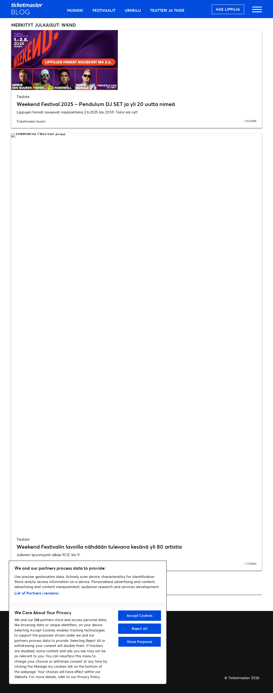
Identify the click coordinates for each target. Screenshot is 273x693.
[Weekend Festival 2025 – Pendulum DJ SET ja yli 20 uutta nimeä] (136, 60)
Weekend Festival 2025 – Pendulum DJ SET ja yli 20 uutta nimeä (96, 104)
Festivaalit (104, 10)
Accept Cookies (139, 615)
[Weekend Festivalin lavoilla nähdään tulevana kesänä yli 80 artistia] (136, 333)
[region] (88, 622)
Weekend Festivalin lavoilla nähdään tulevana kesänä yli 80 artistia (99, 546)
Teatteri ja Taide (167, 10)
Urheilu (133, 10)
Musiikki (75, 10)
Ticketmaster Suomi (31, 121)
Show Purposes (139, 641)
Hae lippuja (228, 9)
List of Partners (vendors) (36, 593)
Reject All (139, 628)
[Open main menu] (257, 11)
